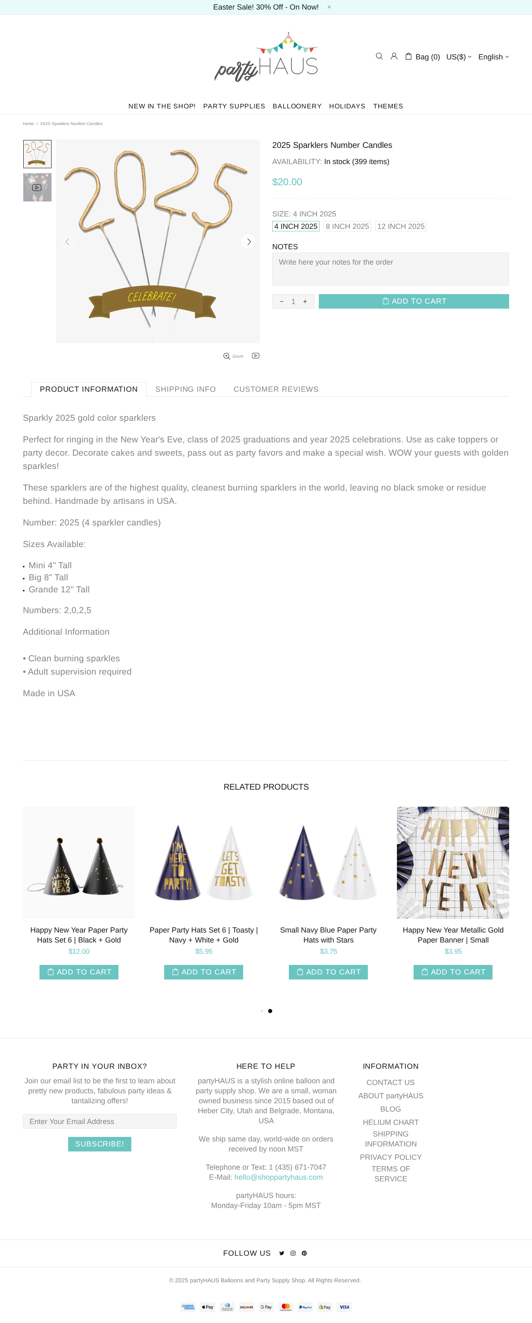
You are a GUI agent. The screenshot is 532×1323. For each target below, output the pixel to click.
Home (28, 123)
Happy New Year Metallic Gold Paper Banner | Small (453, 935)
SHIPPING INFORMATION (391, 1139)
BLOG (390, 1109)
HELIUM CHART (391, 1122)
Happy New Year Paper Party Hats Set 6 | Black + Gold (79, 935)
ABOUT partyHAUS (391, 1096)
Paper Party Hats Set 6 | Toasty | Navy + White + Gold (204, 935)
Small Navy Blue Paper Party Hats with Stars (328, 935)
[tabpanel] (328, 901)
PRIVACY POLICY (391, 1157)
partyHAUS (266, 56)
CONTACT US (391, 1082)
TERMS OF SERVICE (391, 1174)
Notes (285, 247)
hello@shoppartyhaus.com (278, 1177)
